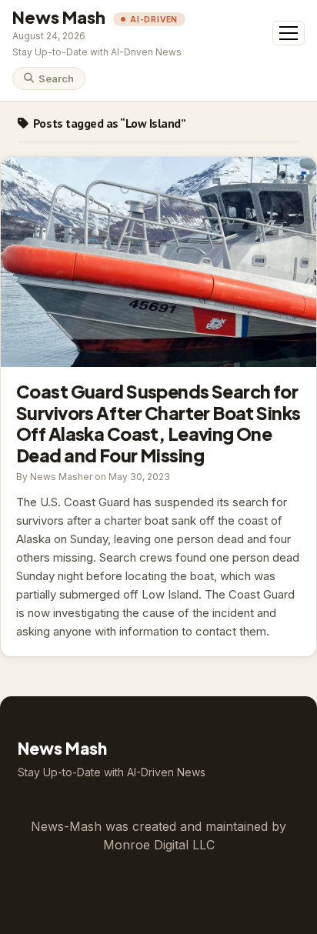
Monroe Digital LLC (159, 844)
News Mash (58, 17)
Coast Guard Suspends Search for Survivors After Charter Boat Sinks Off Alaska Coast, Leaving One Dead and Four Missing (158, 262)
